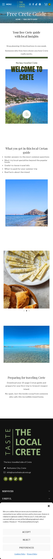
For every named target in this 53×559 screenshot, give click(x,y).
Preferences (26, 547)
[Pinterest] (20, 479)
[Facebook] (10, 479)
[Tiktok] (15, 479)
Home (18, 19)
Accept (26, 532)
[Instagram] (6, 479)
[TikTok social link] (36, 4)
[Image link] (23, 441)
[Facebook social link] (33, 4)
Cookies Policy (19, 554)
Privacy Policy (32, 554)
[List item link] (26, 472)
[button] (48, 506)
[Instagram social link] (30, 4)
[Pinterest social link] (40, 4)
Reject (26, 539)
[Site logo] (21, 4)
